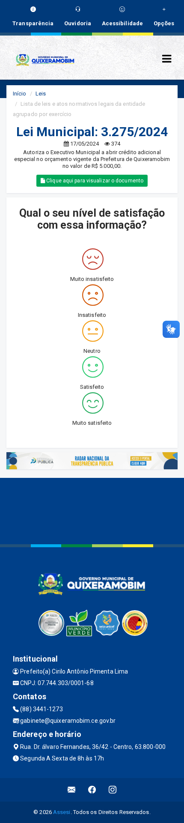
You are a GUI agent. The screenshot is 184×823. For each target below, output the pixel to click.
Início (20, 93)
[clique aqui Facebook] (92, 789)
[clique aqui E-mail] (71, 789)
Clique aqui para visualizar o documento (94, 181)
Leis (41, 93)
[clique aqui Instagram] (112, 789)
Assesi (62, 812)
